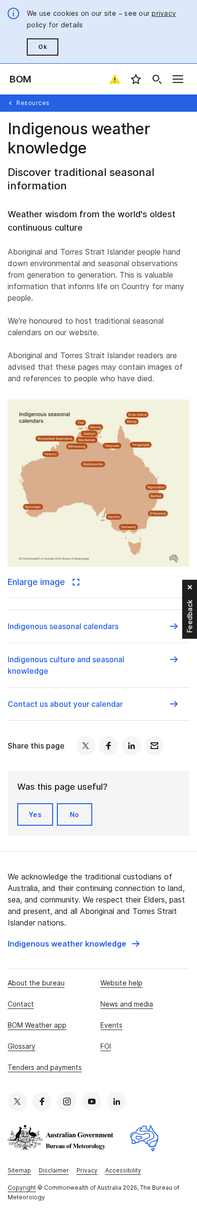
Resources (33, 102)
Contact (21, 1004)
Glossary (21, 1046)
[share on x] (85, 745)
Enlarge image (37, 582)
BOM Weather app (37, 1025)
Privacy (87, 1170)
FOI (105, 1046)
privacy (164, 13)
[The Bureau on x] (17, 1101)
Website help (121, 983)
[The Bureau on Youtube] (91, 1101)
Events (111, 1025)
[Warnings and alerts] (114, 79)
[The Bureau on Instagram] (67, 1101)
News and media (126, 1004)
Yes (35, 814)
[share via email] (154, 745)
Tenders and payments (45, 1067)
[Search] (156, 79)
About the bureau (36, 983)
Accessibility (123, 1170)
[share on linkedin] (131, 745)
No (74, 814)
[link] (74, 943)
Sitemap (19, 1170)
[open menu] (177, 79)
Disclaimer (54, 1170)
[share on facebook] (108, 745)
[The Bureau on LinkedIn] (116, 1101)
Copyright (22, 1187)
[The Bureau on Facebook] (42, 1101)
